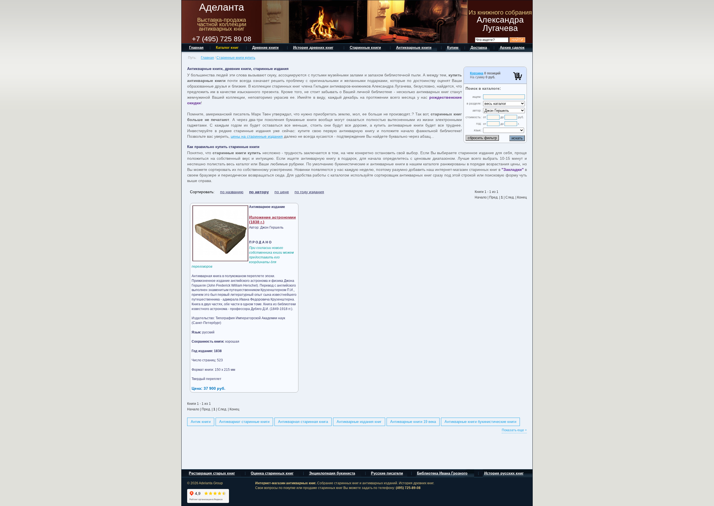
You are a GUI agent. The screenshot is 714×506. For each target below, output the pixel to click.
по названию (231, 192)
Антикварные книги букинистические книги (480, 422)
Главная (207, 58)
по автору (259, 192)
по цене (281, 192)
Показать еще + (514, 430)
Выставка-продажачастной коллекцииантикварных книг (221, 24)
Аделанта (221, 7)
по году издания (309, 192)
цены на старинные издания (257, 136)
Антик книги (201, 422)
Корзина (476, 73)
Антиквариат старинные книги (244, 422)
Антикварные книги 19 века (413, 422)
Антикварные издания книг (359, 422)
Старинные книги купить (235, 58)
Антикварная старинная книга (303, 422)
